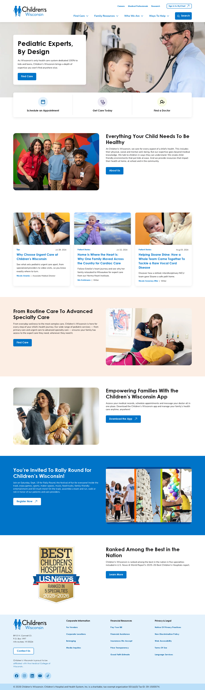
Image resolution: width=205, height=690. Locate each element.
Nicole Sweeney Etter (148, 281)
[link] (121, 6)
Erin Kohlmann (84, 280)
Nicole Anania (23, 276)
